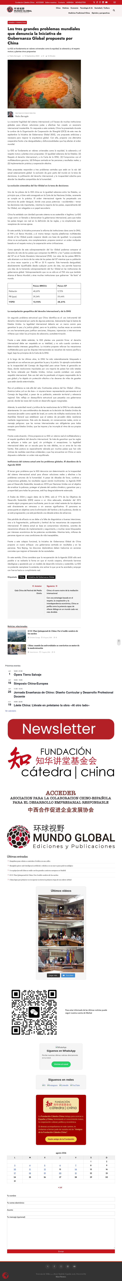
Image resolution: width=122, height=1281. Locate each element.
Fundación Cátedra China (24, 2)
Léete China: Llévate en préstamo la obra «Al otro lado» (52, 705)
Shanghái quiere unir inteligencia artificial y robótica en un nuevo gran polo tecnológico (41, 866)
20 (60, 1173)
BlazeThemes (61, 1276)
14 (76, 1169)
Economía (74, 8)
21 (76, 1173)
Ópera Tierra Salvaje (27, 674)
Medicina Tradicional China (79, 13)
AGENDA (70, 2)
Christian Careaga (35, 637)
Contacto (61, 2)
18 (30, 1173)
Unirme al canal (61, 1064)
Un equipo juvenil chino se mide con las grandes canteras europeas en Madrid (38, 870)
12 (45, 1169)
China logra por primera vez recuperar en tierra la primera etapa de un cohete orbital (40, 880)
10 (15, 1169)
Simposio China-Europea (31, 683)
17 (15, 1173)
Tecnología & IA (86, 8)
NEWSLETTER (80, 2)
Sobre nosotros (50, 2)
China (58, 8)
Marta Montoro (34, 652)
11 (30, 1169)
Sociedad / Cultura (102, 8)
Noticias (65, 8)
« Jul (60, 1187)
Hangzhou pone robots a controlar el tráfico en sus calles (30, 861)
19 (45, 1173)
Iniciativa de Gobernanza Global (41, 577)
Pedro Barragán (15, 56)
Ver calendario (10, 711)
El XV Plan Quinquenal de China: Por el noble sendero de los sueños (34, 875)
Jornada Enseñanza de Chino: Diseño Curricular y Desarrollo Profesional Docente (63, 694)
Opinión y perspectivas (101, 13)
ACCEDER (40, 2)
